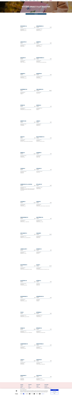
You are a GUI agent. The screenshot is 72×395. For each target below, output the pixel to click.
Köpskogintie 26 (39, 328)
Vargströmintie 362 (39, 217)
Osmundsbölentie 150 (40, 296)
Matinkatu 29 (22, 105)
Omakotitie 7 (22, 136)
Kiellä (54, 393)
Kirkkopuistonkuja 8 (40, 343)
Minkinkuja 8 (22, 152)
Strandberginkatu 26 (24, 343)
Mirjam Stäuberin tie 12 (40, 136)
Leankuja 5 (38, 121)
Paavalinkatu (38, 233)
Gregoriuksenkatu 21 (24, 296)
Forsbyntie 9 (38, 201)
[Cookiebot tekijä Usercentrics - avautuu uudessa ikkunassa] (16, 393)
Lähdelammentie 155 (39, 89)
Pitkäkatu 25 (22, 328)
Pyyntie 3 (22, 312)
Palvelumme (34, 0)
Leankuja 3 (22, 359)
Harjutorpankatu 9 (23, 264)
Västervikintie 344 (23, 26)
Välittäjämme (26, 0)
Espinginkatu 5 (38, 152)
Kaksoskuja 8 (38, 105)
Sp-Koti (37, 0)
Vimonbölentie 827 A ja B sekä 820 (26, 184)
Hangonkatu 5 (22, 73)
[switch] (29, 393)
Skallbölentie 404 (23, 280)
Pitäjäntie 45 (38, 280)
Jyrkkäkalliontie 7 (23, 248)
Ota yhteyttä (51, 0)
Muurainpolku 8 (39, 73)
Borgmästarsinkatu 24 (40, 57)
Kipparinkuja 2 (38, 312)
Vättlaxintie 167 (39, 184)
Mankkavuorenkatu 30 (24, 217)
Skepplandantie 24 (23, 233)
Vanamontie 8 (38, 41)
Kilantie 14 (38, 264)
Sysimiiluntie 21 (39, 168)
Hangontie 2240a (23, 121)
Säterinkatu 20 (39, 248)
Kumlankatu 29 (23, 57)
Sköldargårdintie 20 (39, 26)
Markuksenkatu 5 (23, 375)
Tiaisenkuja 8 (22, 168)
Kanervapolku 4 (39, 359)
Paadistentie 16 (39, 375)
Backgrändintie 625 (23, 89)
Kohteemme (30, 0)
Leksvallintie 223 (23, 41)
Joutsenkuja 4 (23, 201)
